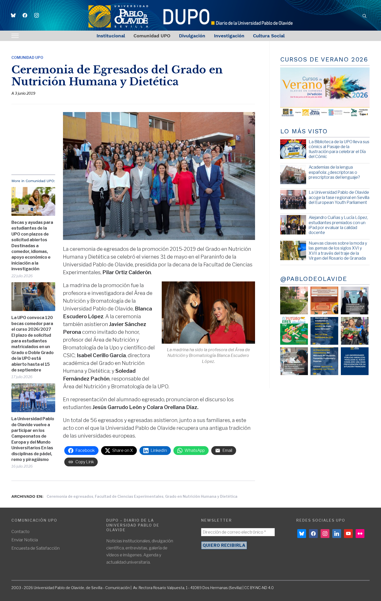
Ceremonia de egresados (70, 496)
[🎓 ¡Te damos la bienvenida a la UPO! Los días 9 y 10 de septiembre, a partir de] (294, 331)
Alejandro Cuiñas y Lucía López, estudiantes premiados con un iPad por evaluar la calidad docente (338, 225)
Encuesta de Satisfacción (35, 548)
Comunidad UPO (151, 35)
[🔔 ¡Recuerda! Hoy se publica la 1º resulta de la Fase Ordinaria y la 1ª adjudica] (355, 331)
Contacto (20, 531)
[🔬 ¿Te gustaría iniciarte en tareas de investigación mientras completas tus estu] (324, 361)
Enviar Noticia (24, 539)
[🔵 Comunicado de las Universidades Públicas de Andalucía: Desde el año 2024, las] (355, 361)
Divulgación (192, 35)
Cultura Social (269, 35)
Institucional (110, 35)
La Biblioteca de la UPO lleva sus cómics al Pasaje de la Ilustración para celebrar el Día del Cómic (339, 149)
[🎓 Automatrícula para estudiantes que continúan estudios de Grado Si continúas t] (324, 331)
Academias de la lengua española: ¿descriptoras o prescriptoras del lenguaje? (334, 172)
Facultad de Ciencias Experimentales (129, 496)
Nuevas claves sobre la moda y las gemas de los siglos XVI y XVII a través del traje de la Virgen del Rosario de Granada (338, 251)
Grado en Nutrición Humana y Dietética (201, 496)
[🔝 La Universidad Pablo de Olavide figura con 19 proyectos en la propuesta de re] (294, 361)
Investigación (229, 35)
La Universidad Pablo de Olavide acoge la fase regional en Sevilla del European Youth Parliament (339, 197)
